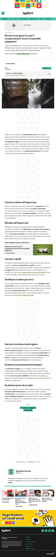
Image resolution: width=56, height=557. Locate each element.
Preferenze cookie (30, 548)
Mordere (7, 227)
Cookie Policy (29, 546)
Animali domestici (23, 18)
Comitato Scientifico (30, 541)
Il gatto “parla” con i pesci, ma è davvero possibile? (47, 499)
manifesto (28, 537)
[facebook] (53, 530)
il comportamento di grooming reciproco (33, 272)
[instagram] (46, 530)
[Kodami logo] (28, 13)
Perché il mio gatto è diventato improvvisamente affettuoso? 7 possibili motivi (20, 501)
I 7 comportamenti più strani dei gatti (7, 498)
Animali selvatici (34, 18)
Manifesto (4, 18)
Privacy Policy (29, 544)
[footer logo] (12, 530)
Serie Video (48, 18)
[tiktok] (42, 530)
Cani (11, 18)
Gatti (16, 18)
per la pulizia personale (26, 295)
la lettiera (42, 376)
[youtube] (49, 530)
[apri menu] (3, 13)
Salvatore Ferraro (23, 471)
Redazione (28, 539)
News (42, 18)
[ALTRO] (10, 482)
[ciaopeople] (50, 554)
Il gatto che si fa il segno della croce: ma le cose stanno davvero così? (35, 500)
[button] (3, 523)
